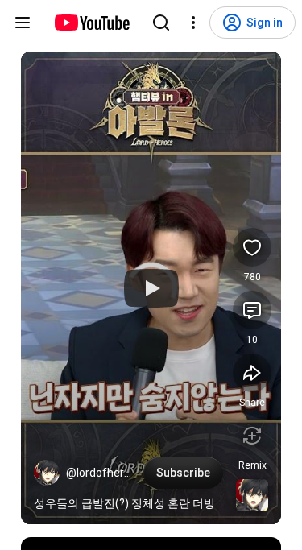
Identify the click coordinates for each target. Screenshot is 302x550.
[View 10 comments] (252, 310)
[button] (47, 473)
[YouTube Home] (91, 22)
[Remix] (252, 435)
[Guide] (22, 22)
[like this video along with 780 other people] (252, 247)
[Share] (252, 373)
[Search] (161, 22)
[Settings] (193, 22)
